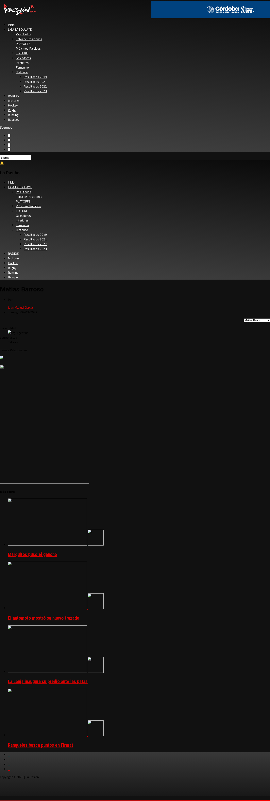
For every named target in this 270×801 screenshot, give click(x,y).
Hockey (13, 105)
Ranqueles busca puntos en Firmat (40, 745)
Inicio (11, 24)
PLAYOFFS (23, 43)
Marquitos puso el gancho (32, 554)
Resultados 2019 (35, 76)
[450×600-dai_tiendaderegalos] (44, 482)
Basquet (13, 119)
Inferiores (22, 62)
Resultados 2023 (35, 91)
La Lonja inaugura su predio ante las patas (48, 681)
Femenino (22, 67)
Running (13, 114)
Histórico (22, 72)
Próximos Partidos (28, 48)
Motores (14, 100)
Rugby (12, 110)
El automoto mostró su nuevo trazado (43, 618)
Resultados (23, 34)
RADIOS (13, 95)
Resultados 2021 (35, 81)
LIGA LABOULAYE (20, 29)
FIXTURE (22, 53)
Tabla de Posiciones (29, 39)
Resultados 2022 (35, 86)
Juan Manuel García (20, 307)
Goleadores (23, 58)
